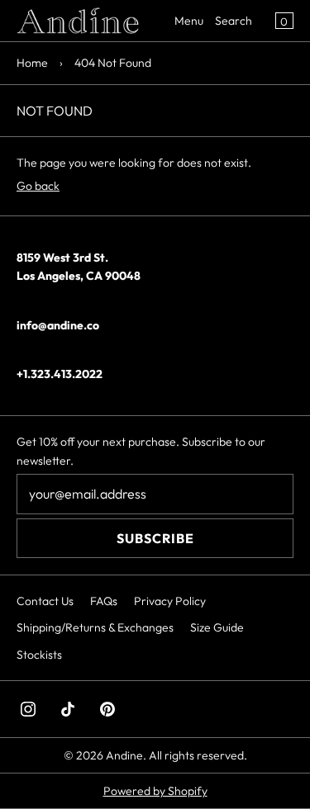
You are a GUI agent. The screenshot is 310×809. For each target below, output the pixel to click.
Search (233, 20)
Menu (188, 20)
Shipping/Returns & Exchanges (95, 627)
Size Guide (217, 627)
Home (32, 62)
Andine (124, 755)
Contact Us (45, 601)
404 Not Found (112, 62)
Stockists (39, 654)
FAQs (103, 601)
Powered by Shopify (155, 790)
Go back (38, 185)
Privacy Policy (170, 601)
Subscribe (155, 538)
